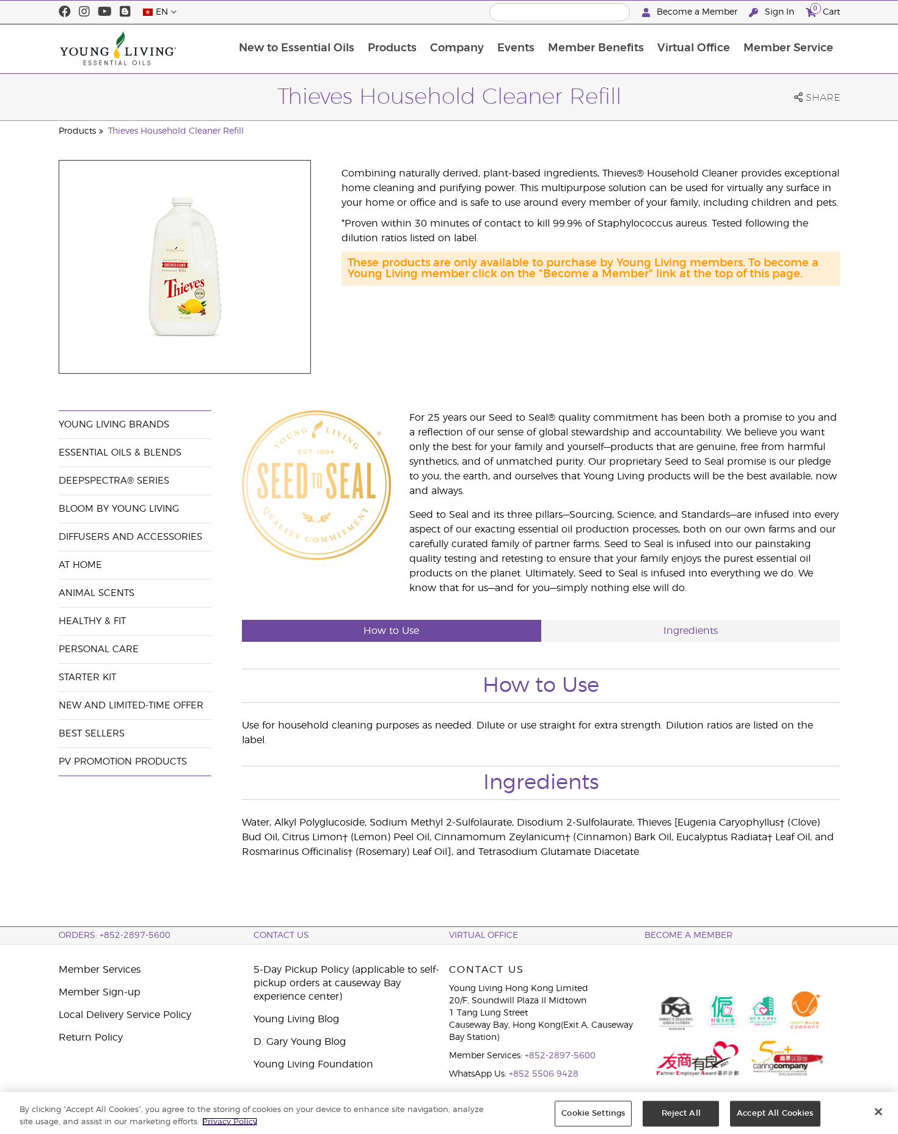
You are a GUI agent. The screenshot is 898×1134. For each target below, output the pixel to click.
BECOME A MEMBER (688, 935)
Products (392, 48)
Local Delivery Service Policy (125, 1015)
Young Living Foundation (313, 1064)
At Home (80, 565)
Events (516, 48)
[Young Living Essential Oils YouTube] (105, 12)
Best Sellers (92, 733)
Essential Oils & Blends (120, 452)
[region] (449, 1113)
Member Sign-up (100, 992)
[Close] (878, 1112)
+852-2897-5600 (560, 1056)
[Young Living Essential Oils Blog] (125, 12)
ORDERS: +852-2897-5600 (114, 935)
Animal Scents (96, 593)
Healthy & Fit (92, 621)
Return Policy (91, 1037)
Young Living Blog (296, 1019)
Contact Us (281, 935)
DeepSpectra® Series (114, 480)
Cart (826, 10)
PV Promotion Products (123, 761)
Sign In (779, 12)
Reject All (681, 1114)
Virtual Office (693, 48)
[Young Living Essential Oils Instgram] (84, 12)
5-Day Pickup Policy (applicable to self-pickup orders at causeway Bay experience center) (346, 983)
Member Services (100, 970)
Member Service (788, 48)
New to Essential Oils (296, 48)
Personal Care (99, 649)
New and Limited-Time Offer (131, 705)
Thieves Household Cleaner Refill (176, 131)
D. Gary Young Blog (300, 1042)
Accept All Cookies (775, 1114)
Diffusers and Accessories (130, 537)
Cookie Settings (593, 1114)
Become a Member (697, 12)
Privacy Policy (229, 1121)
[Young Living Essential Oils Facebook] (65, 12)
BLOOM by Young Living (119, 509)
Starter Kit (87, 677)
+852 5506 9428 (544, 1074)
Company (457, 48)
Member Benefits (596, 48)
